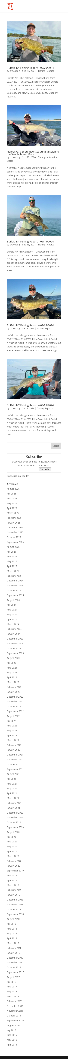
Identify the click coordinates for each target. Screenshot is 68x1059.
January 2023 (13, 691)
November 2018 (15, 904)
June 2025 (12, 556)
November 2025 (15, 532)
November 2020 (15, 817)
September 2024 (15, 595)
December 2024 (15, 580)
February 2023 (14, 686)
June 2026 (12, 498)
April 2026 (12, 508)
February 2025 (14, 575)
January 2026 (13, 522)
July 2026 (11, 493)
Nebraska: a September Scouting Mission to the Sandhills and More (33, 153)
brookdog (15, 70)
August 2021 (13, 773)
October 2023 (14, 648)
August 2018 (13, 918)
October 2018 (14, 909)
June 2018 (12, 928)
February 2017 (14, 1001)
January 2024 (13, 633)
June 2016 (12, 1034)
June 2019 (12, 875)
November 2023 (15, 643)
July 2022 (11, 720)
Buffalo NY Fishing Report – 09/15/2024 (30, 241)
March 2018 (13, 943)
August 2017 (13, 977)
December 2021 (15, 754)
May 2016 (12, 1039)
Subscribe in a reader (18, 475)
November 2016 (15, 1010)
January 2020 (13, 865)
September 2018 (15, 914)
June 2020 (12, 841)
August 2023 (13, 657)
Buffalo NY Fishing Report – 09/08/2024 (30, 325)
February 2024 (14, 628)
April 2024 (12, 619)
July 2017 (11, 981)
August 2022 (13, 716)
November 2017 (15, 962)
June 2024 (12, 609)
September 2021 (15, 769)
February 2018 (14, 947)
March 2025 (13, 571)
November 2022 (15, 701)
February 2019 (14, 889)
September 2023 (15, 653)
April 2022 (12, 735)
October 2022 (14, 706)
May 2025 (12, 561)
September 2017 (15, 972)
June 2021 (12, 783)
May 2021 (12, 788)
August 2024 (13, 600)
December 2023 (15, 638)
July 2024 (11, 604)
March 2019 (13, 885)
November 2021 (15, 759)
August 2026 (13, 488)
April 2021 (12, 793)
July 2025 (11, 551)
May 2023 (12, 672)
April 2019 (12, 880)
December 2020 (15, 812)
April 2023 (12, 677)
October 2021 (14, 764)
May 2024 (12, 614)
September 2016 (15, 1020)
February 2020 (14, 861)
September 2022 (15, 711)
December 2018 (15, 899)
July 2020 (11, 836)
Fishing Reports (46, 70)
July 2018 (11, 923)
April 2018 (12, 938)
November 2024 (15, 585)
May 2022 (12, 730)
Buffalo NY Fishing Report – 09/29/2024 (30, 68)
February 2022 (14, 745)
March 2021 (13, 798)
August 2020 (13, 832)
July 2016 (11, 1030)
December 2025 (15, 527)
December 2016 (15, 1006)
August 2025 (13, 546)
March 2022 (13, 740)
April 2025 (12, 566)
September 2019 (15, 870)
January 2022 (13, 749)
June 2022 (12, 725)
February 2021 (14, 802)
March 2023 (13, 682)
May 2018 (12, 933)
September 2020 (15, 827)
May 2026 (12, 503)
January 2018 (13, 952)
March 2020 (13, 856)
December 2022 (15, 696)
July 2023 (11, 662)
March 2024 (13, 624)
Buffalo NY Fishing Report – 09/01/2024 (30, 405)
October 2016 (14, 1015)
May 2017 (12, 991)
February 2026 (14, 517)
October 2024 (14, 590)
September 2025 (15, 541)
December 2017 (15, 957)
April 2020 (12, 851)
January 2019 (13, 894)
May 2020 (12, 846)
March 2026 (13, 512)
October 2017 (14, 967)
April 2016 (12, 1044)
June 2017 (12, 986)
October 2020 (14, 822)
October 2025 (14, 537)
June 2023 (12, 667)
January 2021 (13, 807)
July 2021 (11, 778)
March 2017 (13, 996)
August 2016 (13, 1025)
